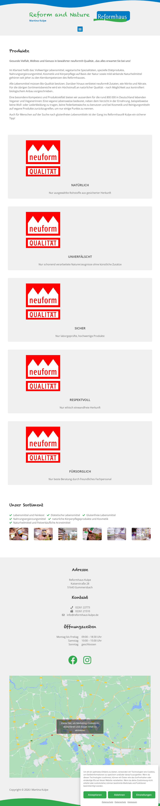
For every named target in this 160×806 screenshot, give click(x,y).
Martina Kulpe (40, 789)
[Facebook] (72, 660)
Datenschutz (107, 802)
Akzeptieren (95, 794)
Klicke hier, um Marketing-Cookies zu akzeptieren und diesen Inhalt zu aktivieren (80, 727)
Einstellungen (144, 794)
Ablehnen (119, 794)
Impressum (132, 802)
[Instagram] (87, 660)
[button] (80, 29)
